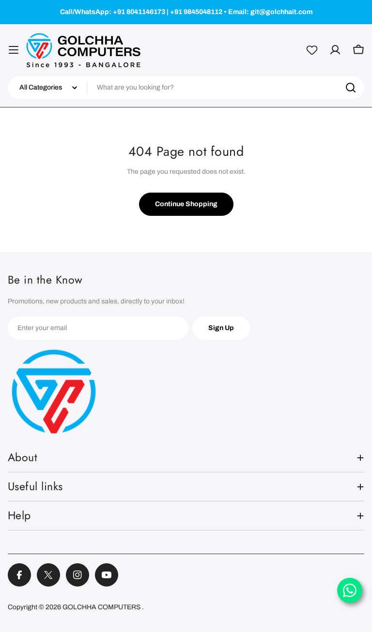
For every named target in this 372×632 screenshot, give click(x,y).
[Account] (335, 50)
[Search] (350, 87)
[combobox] (186, 87)
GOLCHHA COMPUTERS (102, 607)
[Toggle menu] (13, 50)
